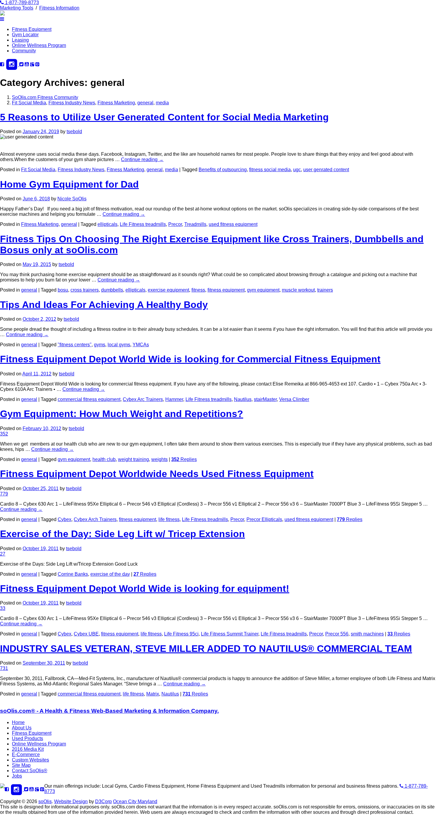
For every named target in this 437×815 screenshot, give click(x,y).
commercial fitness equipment (89, 399)
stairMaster (265, 399)
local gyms (119, 344)
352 (4, 433)
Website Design (71, 801)
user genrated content (326, 169)
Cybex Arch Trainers (95, 519)
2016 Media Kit (28, 749)
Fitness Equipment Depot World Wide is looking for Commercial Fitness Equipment (190, 359)
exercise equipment (168, 289)
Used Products (27, 738)
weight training (133, 459)
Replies (184, 459)
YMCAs (141, 344)
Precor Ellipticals (264, 519)
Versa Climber (294, 399)
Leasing (20, 40)
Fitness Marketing (116, 102)
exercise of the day (110, 574)
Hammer (174, 399)
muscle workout (298, 289)
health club (104, 459)
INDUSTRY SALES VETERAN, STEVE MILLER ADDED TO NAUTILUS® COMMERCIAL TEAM (206, 648)
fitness (198, 289)
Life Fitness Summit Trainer (229, 633)
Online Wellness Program (39, 45)
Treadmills (195, 224)
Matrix (152, 693)
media (162, 102)
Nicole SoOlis (72, 198)
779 (4, 493)
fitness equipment (226, 289)
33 (2, 608)
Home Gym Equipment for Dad (69, 184)
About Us (22, 727)
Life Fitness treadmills (143, 224)
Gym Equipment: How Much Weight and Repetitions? (121, 413)
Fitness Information (59, 7)
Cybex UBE (86, 633)
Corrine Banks (73, 574)
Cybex (64, 519)
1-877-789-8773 (21, 2)
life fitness (169, 519)
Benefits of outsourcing (223, 169)
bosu (63, 289)
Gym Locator (25, 34)
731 (4, 668)
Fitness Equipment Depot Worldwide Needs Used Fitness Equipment (157, 473)
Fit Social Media (29, 102)
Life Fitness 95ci (181, 633)
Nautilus (242, 399)
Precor (175, 224)
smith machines (367, 633)
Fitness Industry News (71, 102)
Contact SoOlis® (29, 770)
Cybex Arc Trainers (143, 399)
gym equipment (263, 289)
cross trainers (84, 289)
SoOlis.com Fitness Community (45, 97)
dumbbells (112, 289)
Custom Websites (30, 759)
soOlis (45, 801)
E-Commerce (26, 754)
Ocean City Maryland (135, 801)
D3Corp (103, 801)
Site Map (21, 765)
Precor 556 (336, 633)
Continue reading (142, 159)
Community (24, 50)
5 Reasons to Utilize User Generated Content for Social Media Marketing (164, 117)
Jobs (17, 775)
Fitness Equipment (31, 29)
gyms (99, 344)
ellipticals (107, 224)
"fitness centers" (75, 344)
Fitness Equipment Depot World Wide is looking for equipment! (144, 588)
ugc (297, 169)
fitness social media (270, 169)
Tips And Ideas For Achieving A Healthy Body (104, 304)
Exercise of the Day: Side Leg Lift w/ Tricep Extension (122, 533)
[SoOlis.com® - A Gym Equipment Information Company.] (2, 13)
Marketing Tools (16, 7)
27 (2, 553)
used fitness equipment (233, 224)
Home (18, 722)
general (145, 102)
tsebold (74, 131)
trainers (325, 289)
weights (159, 459)
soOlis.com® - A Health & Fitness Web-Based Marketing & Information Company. (109, 711)
